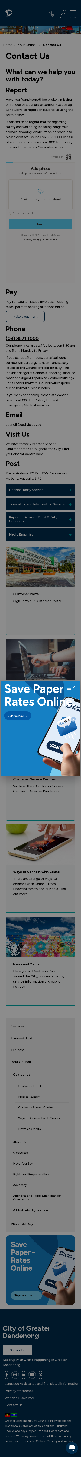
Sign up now (18, 716)
